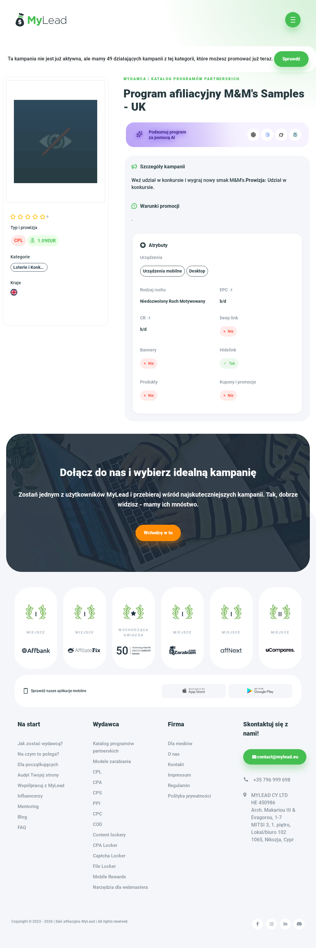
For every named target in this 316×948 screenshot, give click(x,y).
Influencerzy (30, 796)
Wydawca (134, 79)
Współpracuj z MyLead (41, 785)
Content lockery (109, 835)
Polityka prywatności (189, 796)
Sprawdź (291, 59)
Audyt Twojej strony (38, 775)
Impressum (179, 775)
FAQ (22, 827)
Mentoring (28, 806)
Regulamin (179, 785)
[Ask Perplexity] (295, 135)
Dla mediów (180, 743)
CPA (97, 782)
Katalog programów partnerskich (195, 79)
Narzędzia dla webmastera (120, 887)
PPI (96, 803)
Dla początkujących (38, 764)
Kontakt (176, 764)
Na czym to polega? (38, 754)
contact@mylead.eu (277, 757)
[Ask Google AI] (267, 135)
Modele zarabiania (112, 761)
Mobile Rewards (109, 877)
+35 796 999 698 (271, 780)
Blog (22, 817)
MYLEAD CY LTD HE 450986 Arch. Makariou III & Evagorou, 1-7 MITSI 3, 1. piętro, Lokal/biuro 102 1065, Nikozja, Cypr (273, 817)
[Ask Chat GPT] (253, 135)
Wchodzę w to (158, 533)
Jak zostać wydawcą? (40, 743)
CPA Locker (105, 845)
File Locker (104, 866)
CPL (97, 772)
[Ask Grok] (281, 135)
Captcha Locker (109, 856)
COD (97, 824)
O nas (174, 754)
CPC (97, 814)
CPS (97, 793)
